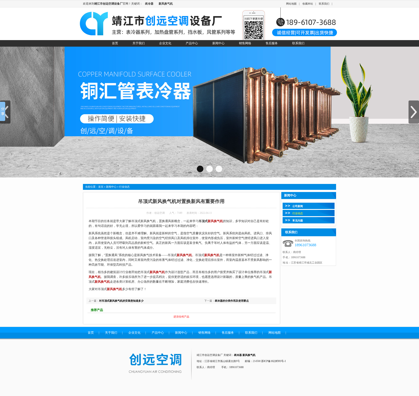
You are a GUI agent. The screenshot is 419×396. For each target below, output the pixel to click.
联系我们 (324, 3)
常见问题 (297, 220)
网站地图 (291, 3)
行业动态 (297, 213)
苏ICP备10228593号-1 (273, 361)
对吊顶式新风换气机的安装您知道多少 (121, 300)
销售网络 (204, 332)
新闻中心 (111, 186)
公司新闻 (297, 206)
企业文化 (134, 332)
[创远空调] (160, 363)
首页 (100, 186)
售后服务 (228, 332)
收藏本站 (307, 3)
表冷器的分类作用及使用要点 (232, 300)
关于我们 (111, 332)
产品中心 (158, 332)
